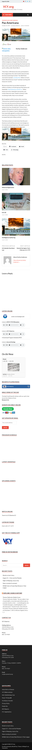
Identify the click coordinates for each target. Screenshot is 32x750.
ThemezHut (5, 748)
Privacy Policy (5, 703)
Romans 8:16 (5, 400)
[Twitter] (27, 1)
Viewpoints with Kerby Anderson (10, 20)
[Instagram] (29, 1)
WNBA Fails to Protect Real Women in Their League (16, 737)
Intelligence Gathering (8, 237)
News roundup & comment (10, 583)
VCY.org (8, 7)
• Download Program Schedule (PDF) (12, 337)
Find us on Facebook (10, 552)
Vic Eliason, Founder (7, 700)
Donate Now (7, 409)
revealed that (16, 77)
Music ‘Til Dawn (6, 698)
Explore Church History (12, 593)
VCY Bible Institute (7, 692)
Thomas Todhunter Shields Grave (11, 597)
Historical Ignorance (8, 187)
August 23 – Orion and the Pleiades (12, 578)
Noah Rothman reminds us (15, 89)
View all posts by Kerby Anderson (19, 261)
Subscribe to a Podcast (8, 689)
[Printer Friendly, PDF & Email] (7, 45)
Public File (5, 706)
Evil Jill (4, 212)
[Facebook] (25, 1)
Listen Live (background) (17, 316)
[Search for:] (16, 565)
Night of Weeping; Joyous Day (11, 580)
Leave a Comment (25, 25)
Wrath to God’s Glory (8, 575)
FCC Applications (6, 712)
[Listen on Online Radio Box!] (28, 387)
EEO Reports (5, 709)
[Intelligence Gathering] (16, 236)
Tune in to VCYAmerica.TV (9, 515)
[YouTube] (24, 1)
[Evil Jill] (16, 210)
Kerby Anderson (16, 25)
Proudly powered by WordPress (9, 746)
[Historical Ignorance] (16, 185)
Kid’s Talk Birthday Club (8, 695)
